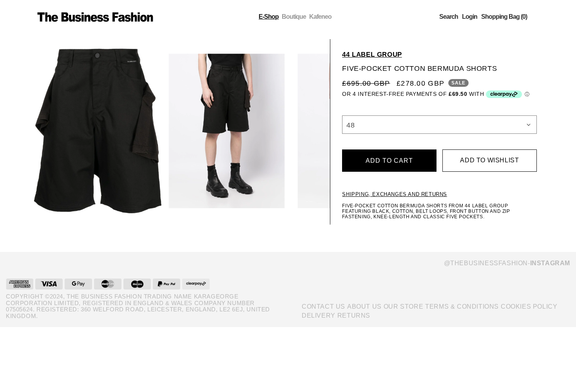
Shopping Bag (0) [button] (504, 16)
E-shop (269, 16)
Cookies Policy (529, 306)
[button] (448, 16)
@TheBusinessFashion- (507, 263)
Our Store (403, 306)
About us (364, 306)
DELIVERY (318, 315)
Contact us (323, 306)
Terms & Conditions (462, 306)
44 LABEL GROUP (372, 54)
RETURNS (353, 315)
